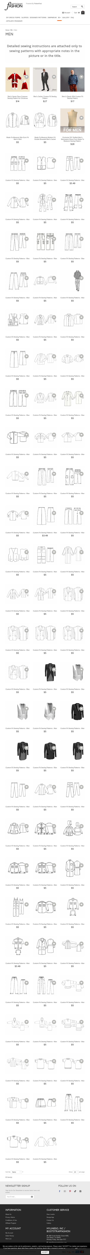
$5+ (59, 17)
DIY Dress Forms (13, 17)
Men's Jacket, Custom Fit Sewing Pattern (45, 97)
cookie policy (82, 1248)
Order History (9, 1236)
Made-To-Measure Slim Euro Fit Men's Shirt (17, 138)
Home (7, 30)
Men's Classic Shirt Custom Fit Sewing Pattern (72, 97)
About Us (8, 1214)
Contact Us (50, 1220)
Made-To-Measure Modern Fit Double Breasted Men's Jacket (45, 138)
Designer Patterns (38, 17)
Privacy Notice (10, 1217)
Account (67, 13)
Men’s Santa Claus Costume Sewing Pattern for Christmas (17, 97)
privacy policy (70, 1248)
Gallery (65, 17)
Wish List (8, 1239)
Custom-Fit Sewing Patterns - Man (18, 180)
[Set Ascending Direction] (22, 1172)
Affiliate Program (14, 21)
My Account (9, 1233)
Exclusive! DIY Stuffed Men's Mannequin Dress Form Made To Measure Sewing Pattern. (72, 139)
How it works (51, 1214)
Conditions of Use (11, 1220)
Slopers (25, 17)
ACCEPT (45, 1252)
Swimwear (52, 17)
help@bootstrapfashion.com (58, 1242)
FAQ (72, 17)
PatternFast (38, 3)
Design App (50, 1217)
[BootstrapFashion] (13, 6)
